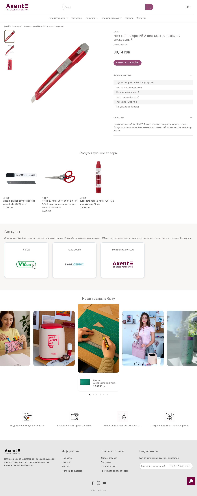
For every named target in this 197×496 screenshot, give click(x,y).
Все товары (16, 26)
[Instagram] (98, 483)
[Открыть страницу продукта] (21, 177)
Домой (6, 26)
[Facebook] (92, 483)
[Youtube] (104, 483)
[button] (107, 7)
